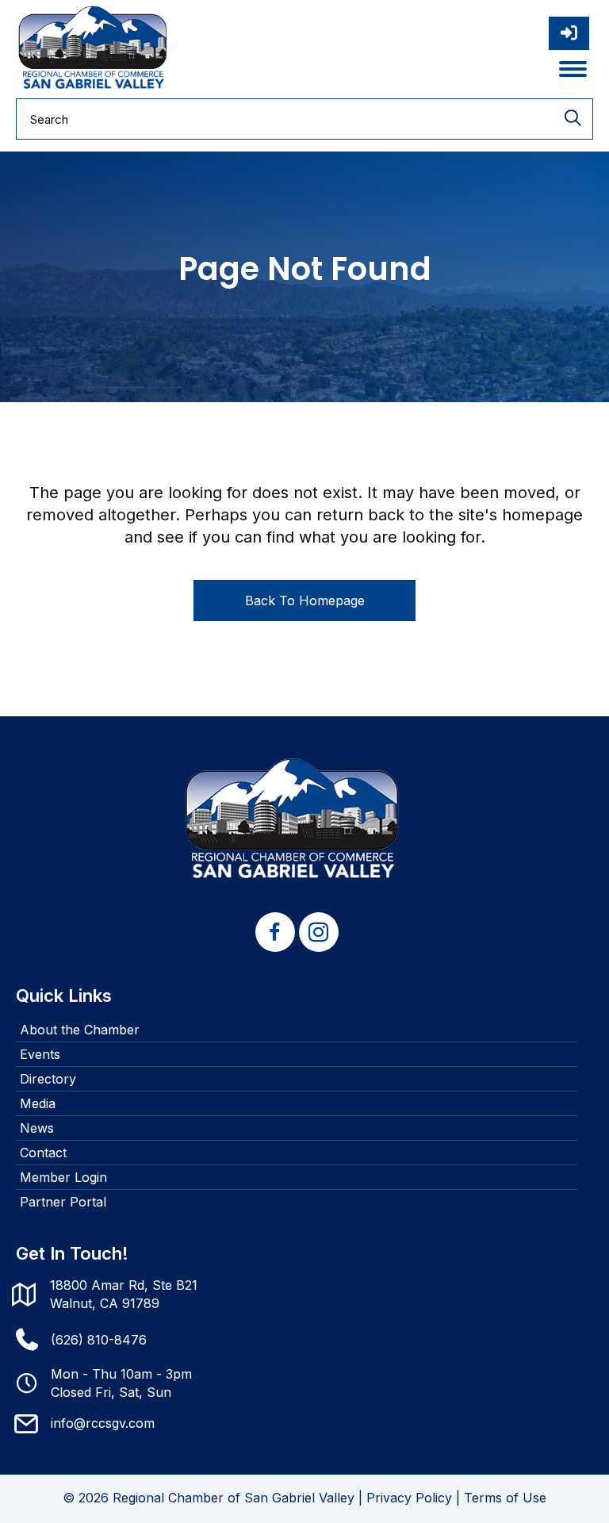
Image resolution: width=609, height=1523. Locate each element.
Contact (43, 1152)
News (37, 1128)
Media (38, 1103)
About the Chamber (80, 1030)
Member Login (63, 1177)
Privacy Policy (409, 1498)
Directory (48, 1079)
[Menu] (573, 69)
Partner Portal (63, 1202)
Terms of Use (505, 1498)
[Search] (572, 119)
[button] (275, 932)
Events (40, 1054)
